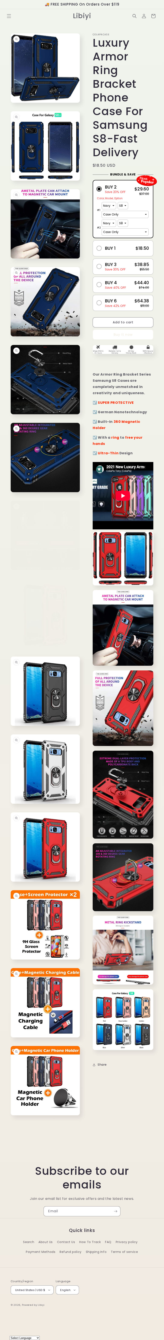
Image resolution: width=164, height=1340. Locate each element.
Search (28, 1242)
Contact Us (66, 1242)
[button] (9, 16)
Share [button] (102, 1064)
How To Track (90, 1242)
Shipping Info (96, 1252)
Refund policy (71, 1252)
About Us (45, 1242)
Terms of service (124, 1252)
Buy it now (123, 334)
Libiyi (41, 1305)
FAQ (108, 1242)
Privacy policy (127, 1242)
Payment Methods (40, 1252)
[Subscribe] (115, 1211)
